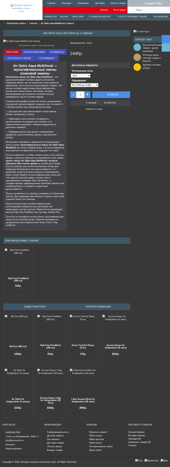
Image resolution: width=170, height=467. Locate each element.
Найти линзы (95, 435)
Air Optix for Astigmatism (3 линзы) (18, 400)
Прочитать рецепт (98, 432)
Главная (132, 445)
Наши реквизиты (13, 448)
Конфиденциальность (58, 432)
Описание (12, 52)
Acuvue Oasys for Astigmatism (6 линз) (116, 346)
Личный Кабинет (136, 432)
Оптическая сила (82, 70)
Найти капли (95, 443)
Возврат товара (55, 450)
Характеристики (34, 52)
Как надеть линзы (19, 58)
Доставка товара (55, 443)
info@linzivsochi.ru (14, 440)
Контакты (10, 444)
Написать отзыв (94, 109)
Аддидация (79, 80)
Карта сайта (95, 450)
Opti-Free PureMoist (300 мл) (18, 279)
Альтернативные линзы (101, 446)
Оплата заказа (54, 446)
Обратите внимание (98, 306)
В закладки (91, 103)
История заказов (136, 435)
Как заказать (53, 439)
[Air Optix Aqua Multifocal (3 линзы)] (35, 41)
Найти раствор (96, 439)
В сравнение (110, 103)
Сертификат (46, 58)
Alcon (89, 43)
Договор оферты (55, 435)
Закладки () (134, 438)
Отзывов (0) (57, 52)
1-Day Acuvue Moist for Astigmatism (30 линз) (83, 400)
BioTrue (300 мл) (18, 346)
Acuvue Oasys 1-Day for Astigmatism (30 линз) (50, 400)
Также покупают (35, 306)
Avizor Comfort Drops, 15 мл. (83, 346)
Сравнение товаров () (139, 442)
